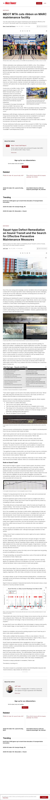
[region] (25, 797)
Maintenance (6, 10)
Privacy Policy (5, 797)
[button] (4, 3)
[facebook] (20, 31)
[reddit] (27, 31)
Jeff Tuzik (5, 248)
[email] (29, 31)
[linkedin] (22, 31)
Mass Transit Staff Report (9, 26)
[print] (46, 31)
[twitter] (25, 31)
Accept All (44, 797)
